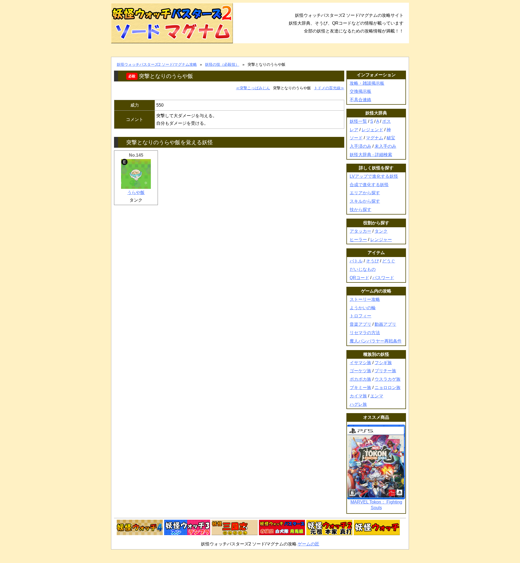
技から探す (360, 209)
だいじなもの (363, 269)
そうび (372, 261)
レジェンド (372, 129)
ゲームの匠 (308, 544)
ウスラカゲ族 (388, 379)
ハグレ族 (358, 404)
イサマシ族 (360, 362)
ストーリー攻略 (365, 299)
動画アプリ (385, 324)
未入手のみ (385, 146)
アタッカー (360, 231)
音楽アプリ (360, 324)
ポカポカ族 (360, 379)
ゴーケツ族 (360, 370)
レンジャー (381, 239)
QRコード (359, 277)
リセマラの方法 (365, 332)
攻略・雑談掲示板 (367, 83)
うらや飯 (136, 192)
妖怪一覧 (358, 121)
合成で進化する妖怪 (369, 184)
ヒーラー (358, 239)
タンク (381, 231)
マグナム (374, 138)
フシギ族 (383, 362)
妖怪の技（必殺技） (222, 64)
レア (354, 129)
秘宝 (390, 138)
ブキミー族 (360, 387)
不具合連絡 (360, 99)
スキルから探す (365, 201)
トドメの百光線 (327, 88)
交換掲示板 (360, 91)
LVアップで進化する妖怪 (374, 176)
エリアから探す (365, 192)
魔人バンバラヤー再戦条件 (376, 341)
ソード (356, 138)
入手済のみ (360, 146)
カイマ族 (358, 396)
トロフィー (360, 316)
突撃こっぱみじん (255, 88)
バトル (356, 261)
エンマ (376, 396)
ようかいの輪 (363, 307)
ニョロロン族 (388, 387)
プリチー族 (385, 370)
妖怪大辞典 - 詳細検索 (371, 154)
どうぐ (388, 261)
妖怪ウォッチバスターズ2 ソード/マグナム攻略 (157, 64)
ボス (386, 121)
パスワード (383, 277)
